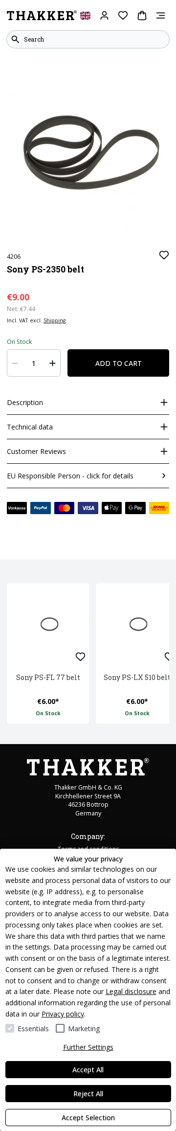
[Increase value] (53, 363)
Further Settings (88, 1047)
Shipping (55, 320)
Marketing (84, 1028)
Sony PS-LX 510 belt (137, 677)
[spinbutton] (34, 363)
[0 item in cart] (142, 15)
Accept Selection (88, 1117)
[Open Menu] (160, 15)
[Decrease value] (15, 363)
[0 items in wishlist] (123, 15)
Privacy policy (63, 1013)
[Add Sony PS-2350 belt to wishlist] (164, 255)
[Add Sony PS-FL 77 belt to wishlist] (80, 656)
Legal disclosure (131, 991)
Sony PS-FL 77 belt (48, 677)
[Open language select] (85, 15)
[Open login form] (104, 15)
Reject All (88, 1093)
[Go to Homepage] (42, 15)
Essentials (33, 1028)
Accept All (88, 1069)
